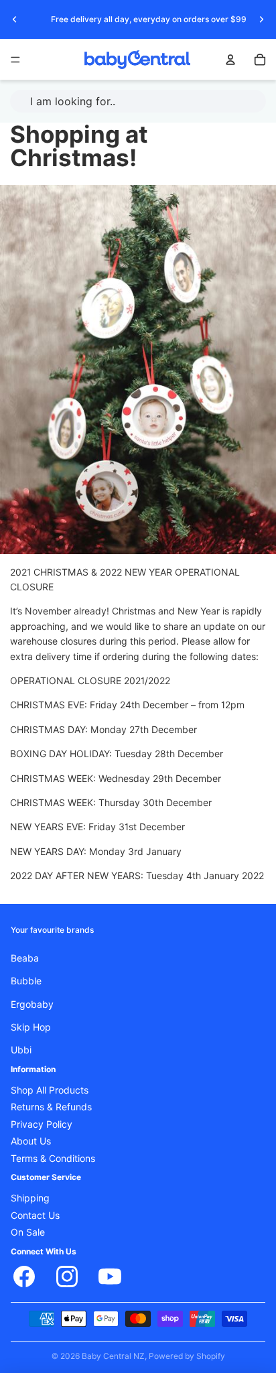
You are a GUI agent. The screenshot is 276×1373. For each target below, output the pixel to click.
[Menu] (15, 59)
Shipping (30, 1198)
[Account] (230, 59)
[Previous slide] (14, 19)
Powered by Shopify (187, 1356)
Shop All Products (49, 1090)
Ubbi (21, 1050)
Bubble (26, 981)
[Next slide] (261, 19)
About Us (31, 1141)
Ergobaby (32, 1003)
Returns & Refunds (51, 1107)
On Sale (28, 1232)
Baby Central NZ (113, 1356)
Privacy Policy (41, 1123)
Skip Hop (31, 1026)
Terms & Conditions (53, 1158)
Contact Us (35, 1214)
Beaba (25, 957)
